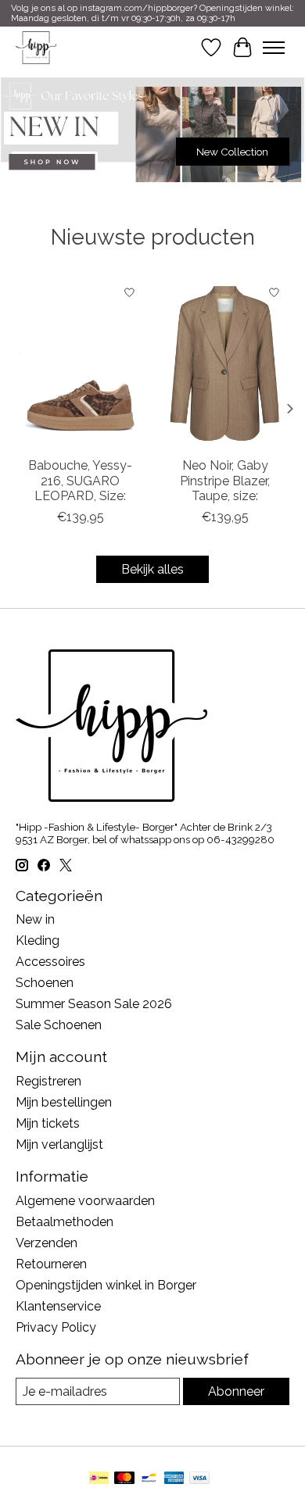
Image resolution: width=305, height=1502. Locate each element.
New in (35, 919)
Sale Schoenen (59, 1024)
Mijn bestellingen (64, 1102)
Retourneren (51, 1264)
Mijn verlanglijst (59, 1144)
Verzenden (46, 1243)
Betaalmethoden (64, 1221)
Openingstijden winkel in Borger (106, 1285)
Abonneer (236, 1391)
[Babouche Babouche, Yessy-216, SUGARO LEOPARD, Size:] (80, 363)
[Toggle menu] (273, 47)
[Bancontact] (149, 1479)
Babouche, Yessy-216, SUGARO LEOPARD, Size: (80, 480)
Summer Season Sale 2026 (94, 1003)
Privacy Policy (56, 1327)
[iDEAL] (99, 1479)
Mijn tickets (48, 1123)
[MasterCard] (124, 1479)
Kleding (37, 940)
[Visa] (199, 1479)
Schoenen (45, 982)
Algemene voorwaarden (85, 1200)
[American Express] (174, 1479)
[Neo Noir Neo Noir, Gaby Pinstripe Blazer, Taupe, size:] (224, 363)
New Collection (232, 151)
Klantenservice (58, 1306)
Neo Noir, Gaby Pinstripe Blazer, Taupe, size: (225, 480)
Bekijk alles (152, 569)
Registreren (48, 1081)
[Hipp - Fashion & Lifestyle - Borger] (36, 47)
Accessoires (50, 961)
